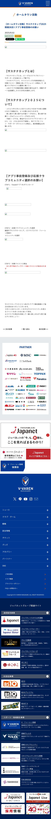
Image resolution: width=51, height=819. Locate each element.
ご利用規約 (9, 574)
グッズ (5, 545)
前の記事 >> (43, 329)
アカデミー (7, 552)
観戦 (4, 524)
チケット (6, 538)
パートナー (7, 559)
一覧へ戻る (25, 329)
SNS (4, 566)
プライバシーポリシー (12, 583)
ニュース (6, 510)
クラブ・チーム (9, 517)
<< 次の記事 (7, 329)
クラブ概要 (9, 579)
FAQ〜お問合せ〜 (11, 588)
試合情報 (6, 531)
